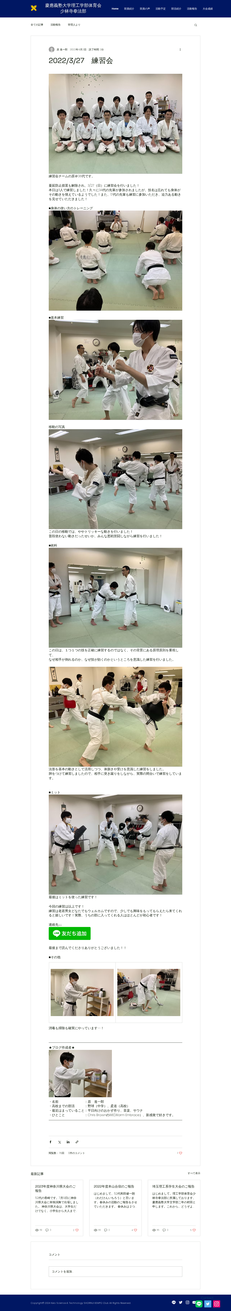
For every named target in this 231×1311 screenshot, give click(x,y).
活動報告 (56, 24)
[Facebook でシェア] (50, 1142)
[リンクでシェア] (77, 1142)
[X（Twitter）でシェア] (59, 1142)
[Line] (173, 1302)
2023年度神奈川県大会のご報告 (55, 1188)
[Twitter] (207, 1303)
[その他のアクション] (180, 49)
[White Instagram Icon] (187, 1302)
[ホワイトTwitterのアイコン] (180, 1302)
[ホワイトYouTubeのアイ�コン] (194, 1302)
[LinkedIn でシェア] (68, 1142)
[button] (195, 24)
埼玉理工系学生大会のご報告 (173, 1186)
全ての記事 (37, 24)
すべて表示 (194, 1173)
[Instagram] (216, 1303)
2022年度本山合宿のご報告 (114, 1186)
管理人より (74, 24)
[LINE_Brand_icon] (198, 1303)
